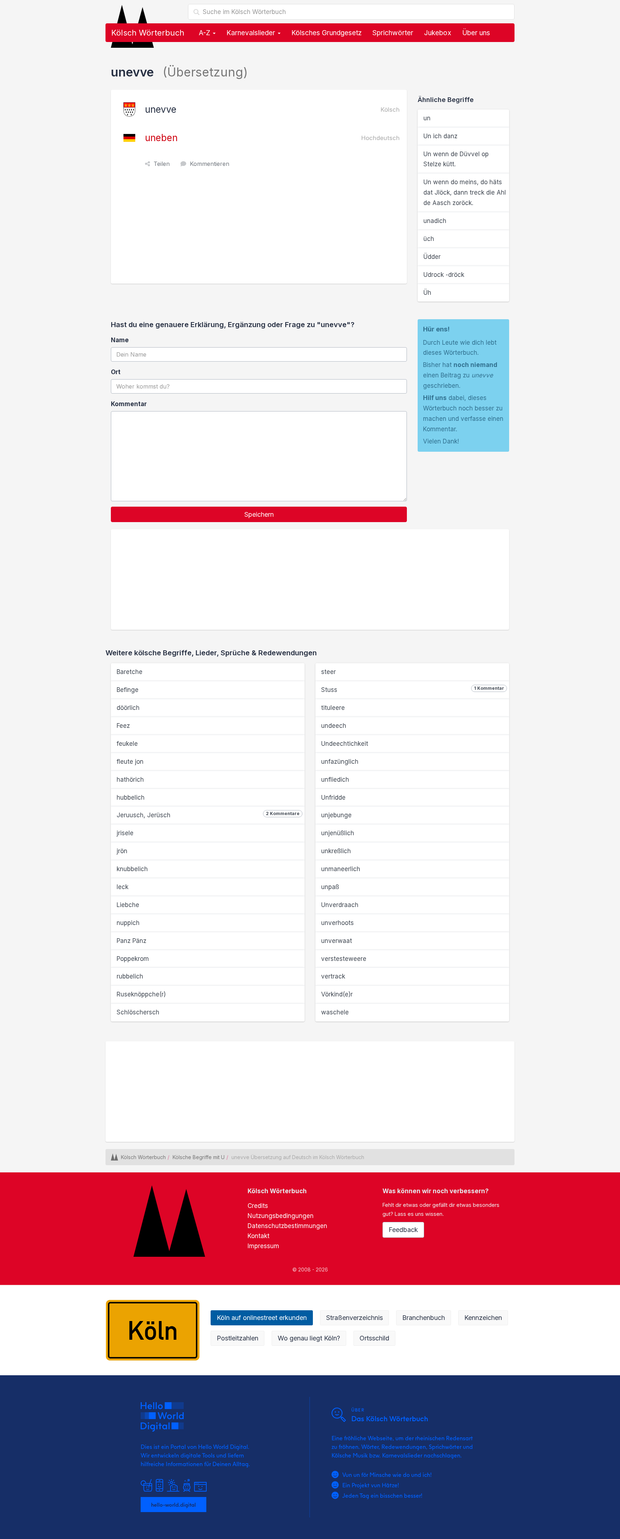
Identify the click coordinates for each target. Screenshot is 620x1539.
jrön (122, 851)
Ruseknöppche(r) (141, 994)
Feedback (403, 1229)
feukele (127, 743)
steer (328, 671)
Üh (427, 292)
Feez (123, 725)
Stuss (412, 689)
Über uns (476, 33)
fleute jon (130, 761)
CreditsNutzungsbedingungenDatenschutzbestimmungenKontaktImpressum (287, 1226)
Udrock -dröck (443, 274)
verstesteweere (343, 958)
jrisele (125, 833)
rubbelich (130, 976)
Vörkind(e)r (337, 994)
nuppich (128, 922)
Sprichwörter (392, 33)
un (427, 118)
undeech (333, 725)
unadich (434, 220)
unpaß (330, 887)
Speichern (259, 514)
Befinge (127, 689)
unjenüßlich (337, 833)
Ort (116, 372)
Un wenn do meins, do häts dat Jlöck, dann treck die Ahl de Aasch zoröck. (464, 192)
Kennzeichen (483, 1317)
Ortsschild (374, 1338)
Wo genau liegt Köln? (309, 1338)
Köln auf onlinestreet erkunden (262, 1317)
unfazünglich (339, 761)
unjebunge (336, 815)
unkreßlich (336, 851)
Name (120, 340)
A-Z (205, 33)
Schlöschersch (138, 1012)
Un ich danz (440, 136)
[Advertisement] (260, 230)
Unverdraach (339, 904)
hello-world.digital (173, 1504)
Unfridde (333, 797)
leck (122, 887)
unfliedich (335, 779)
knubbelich (132, 869)
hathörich (130, 779)
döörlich (128, 707)
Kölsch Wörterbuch (147, 32)
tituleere (333, 707)
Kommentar (129, 404)
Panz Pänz (131, 940)
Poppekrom (133, 958)
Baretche (129, 671)
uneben (161, 137)
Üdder (432, 256)
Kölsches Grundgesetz (326, 33)
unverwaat (336, 940)
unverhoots (337, 922)
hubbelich (131, 797)
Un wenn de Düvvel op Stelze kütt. (456, 159)
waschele (335, 1012)
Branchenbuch (423, 1317)
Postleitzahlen (237, 1338)
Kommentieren (209, 163)
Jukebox (437, 33)
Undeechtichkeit (344, 743)
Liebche (128, 904)
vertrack (333, 976)
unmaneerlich (340, 869)
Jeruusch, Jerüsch (208, 815)
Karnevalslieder (251, 33)
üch (428, 238)
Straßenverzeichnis (354, 1317)
